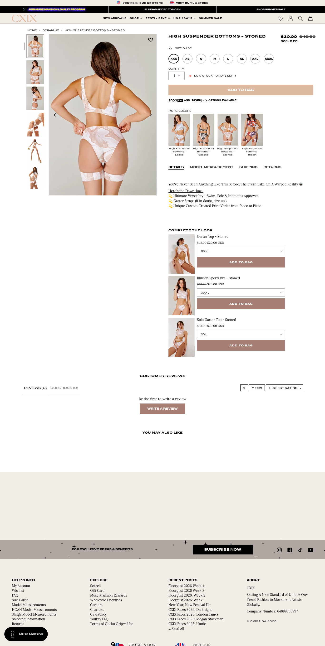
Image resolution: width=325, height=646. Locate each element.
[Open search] (244, 387)
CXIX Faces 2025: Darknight (190, 610)
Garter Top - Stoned (212, 237)
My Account (21, 586)
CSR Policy (98, 615)
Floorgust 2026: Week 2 (186, 595)
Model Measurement (211, 167)
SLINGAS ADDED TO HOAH (162, 9)
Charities (97, 610)
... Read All (176, 629)
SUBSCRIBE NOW (222, 549)
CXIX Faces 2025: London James (193, 615)
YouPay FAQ (99, 619)
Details (176, 167)
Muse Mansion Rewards (108, 595)
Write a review (162, 409)
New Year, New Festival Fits (189, 605)
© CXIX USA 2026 (262, 621)
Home (32, 30)
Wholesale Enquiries (106, 600)
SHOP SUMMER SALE (271, 9)
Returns (272, 167)
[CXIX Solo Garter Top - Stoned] (181, 337)
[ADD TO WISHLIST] (150, 39)
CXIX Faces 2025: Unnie (187, 624)
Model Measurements (29, 605)
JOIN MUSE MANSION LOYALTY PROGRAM (56, 9)
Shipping (248, 167)
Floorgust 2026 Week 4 (186, 586)
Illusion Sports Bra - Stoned (218, 278)
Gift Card (97, 591)
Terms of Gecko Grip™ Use (111, 624)
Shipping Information (28, 619)
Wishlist (18, 591)
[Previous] (55, 115)
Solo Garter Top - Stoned (216, 320)
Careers (96, 605)
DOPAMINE (51, 30)
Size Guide (183, 48)
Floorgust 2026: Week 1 (186, 600)
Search (95, 586)
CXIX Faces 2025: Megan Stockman (195, 619)
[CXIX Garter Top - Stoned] (181, 254)
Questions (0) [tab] (64, 388)
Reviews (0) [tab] (35, 388)
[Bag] (310, 18)
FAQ (15, 595)
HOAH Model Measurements (34, 610)
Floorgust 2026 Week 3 (186, 591)
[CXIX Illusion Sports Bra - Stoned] (181, 295)
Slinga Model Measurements (34, 615)
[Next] (151, 115)
